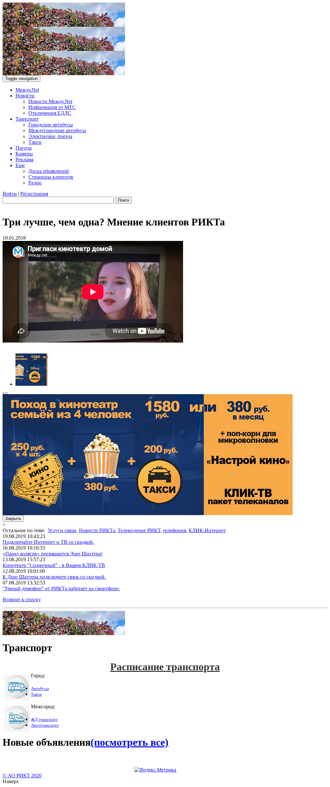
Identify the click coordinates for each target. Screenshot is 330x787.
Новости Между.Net (50, 101)
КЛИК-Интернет (207, 530)
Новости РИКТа (97, 530)
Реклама (24, 159)
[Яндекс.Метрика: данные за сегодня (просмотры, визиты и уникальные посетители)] (155, 770)
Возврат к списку (22, 599)
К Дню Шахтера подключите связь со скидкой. (54, 577)
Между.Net (27, 90)
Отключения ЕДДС (49, 113)
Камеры (24, 153)
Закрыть (13, 518)
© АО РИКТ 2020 (22, 775)
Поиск (123, 200)
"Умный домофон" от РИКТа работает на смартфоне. (61, 588)
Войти (10, 193)
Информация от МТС (52, 107)
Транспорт (27, 119)
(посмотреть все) (130, 742)
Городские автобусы (50, 124)
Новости (24, 95)
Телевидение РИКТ (139, 530)
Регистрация (34, 193)
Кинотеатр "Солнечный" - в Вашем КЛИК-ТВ (54, 565)
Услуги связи (62, 530)
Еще (20, 165)
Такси (35, 142)
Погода (23, 148)
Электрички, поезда (50, 136)
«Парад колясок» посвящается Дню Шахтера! (52, 553)
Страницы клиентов (50, 177)
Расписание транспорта (165, 666)
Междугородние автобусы (57, 130)
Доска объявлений (48, 171)
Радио (35, 182)
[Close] (5, 393)
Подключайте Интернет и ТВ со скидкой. (48, 542)
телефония (174, 530)
